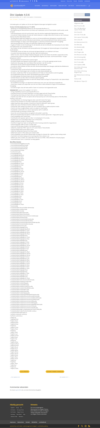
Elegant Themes (20, 412)
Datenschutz (69, 1)
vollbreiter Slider (14, 416)
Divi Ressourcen (79, 54)
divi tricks (71, 5)
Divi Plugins (53, 5)
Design (17, 407)
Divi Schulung (78, 57)
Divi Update (30, 17)
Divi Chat (77, 32)
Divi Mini (77, 44)
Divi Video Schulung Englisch (80, 71)
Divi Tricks (77, 62)
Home (11, 19)
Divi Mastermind (79, 42)
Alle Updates (24, 371)
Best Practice (78, 26)
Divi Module (45, 5)
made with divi (63, 5)
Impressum (63, 1)
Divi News (37, 5)
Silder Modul (19, 414)
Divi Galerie (13, 410)
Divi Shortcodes (79, 59)
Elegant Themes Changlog (55, 371)
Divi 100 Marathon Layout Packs (80, 29)
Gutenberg (13, 414)
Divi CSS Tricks (78, 34)
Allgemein (77, 23)
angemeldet (18, 390)
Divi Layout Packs (79, 37)
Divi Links (77, 40)
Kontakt (75, 1)
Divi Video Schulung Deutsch (80, 67)
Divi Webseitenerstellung (82, 75)
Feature (76, 79)
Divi (21, 407)
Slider (24, 414)
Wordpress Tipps (79, 81)
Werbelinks (80, 1)
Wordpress (21, 416)
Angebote (13, 407)
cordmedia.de (87, 1)
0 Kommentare (37, 17)
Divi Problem (13, 412)
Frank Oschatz (15, 17)
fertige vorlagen (81, 5)
